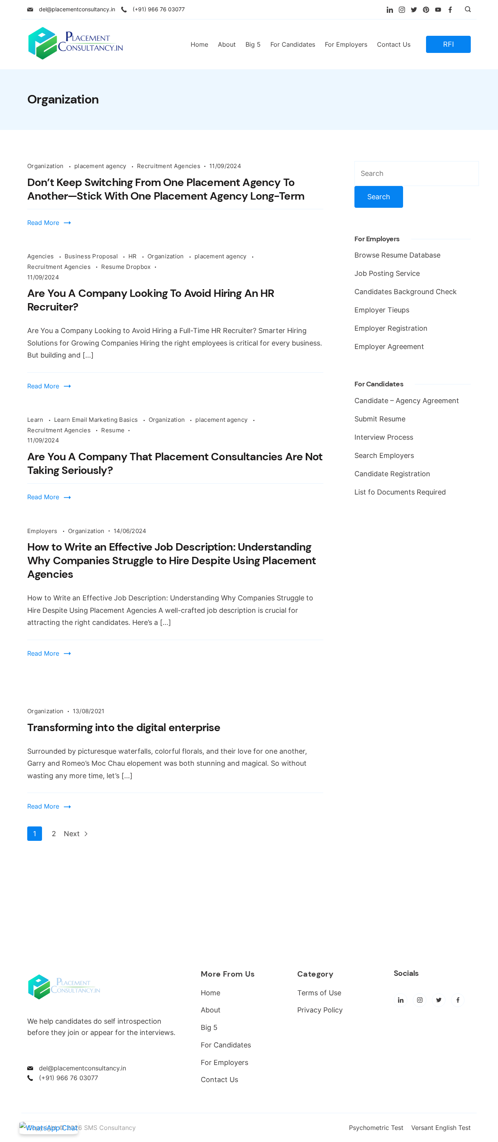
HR (133, 256)
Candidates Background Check (405, 292)
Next (73, 834)
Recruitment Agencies (168, 166)
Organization (46, 166)
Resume (112, 430)
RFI (448, 44)
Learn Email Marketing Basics (97, 419)
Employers (43, 531)
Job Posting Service (387, 273)
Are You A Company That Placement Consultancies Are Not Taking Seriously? (175, 463)
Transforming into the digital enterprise (123, 727)
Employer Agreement (389, 346)
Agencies (41, 256)
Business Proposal (92, 256)
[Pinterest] (426, 10)
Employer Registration (391, 328)
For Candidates (292, 44)
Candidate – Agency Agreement (406, 400)
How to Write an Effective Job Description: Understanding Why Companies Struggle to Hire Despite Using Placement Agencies (171, 560)
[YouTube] (438, 10)
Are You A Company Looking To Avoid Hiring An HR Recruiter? (150, 300)
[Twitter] (414, 10)
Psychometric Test (376, 1127)
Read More (43, 222)
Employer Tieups (381, 310)
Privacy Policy (320, 1010)
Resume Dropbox (126, 266)
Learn (36, 419)
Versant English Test (441, 1127)
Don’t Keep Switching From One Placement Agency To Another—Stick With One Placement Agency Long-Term (165, 189)
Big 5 (253, 44)
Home (199, 44)
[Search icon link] (466, 9)
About (227, 44)
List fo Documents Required (400, 492)
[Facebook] (450, 10)
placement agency (101, 166)
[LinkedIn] (390, 10)
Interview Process (383, 437)
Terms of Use (319, 993)
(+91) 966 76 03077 (159, 9)
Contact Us (393, 44)
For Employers (346, 44)
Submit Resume (379, 419)
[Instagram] (402, 10)
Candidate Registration (392, 474)
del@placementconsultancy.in (77, 9)
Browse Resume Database (397, 255)
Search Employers (384, 455)
